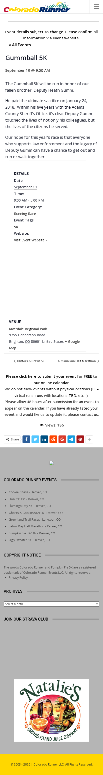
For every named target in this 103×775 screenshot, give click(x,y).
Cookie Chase (18, 492)
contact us (89, 414)
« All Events (20, 45)
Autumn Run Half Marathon (77, 361)
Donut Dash (17, 499)
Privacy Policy (18, 577)
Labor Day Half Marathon (26, 526)
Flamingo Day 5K (20, 506)
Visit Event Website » (30, 240)
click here (27, 376)
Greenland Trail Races (24, 519)
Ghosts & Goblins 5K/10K (26, 513)
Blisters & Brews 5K (30, 361)
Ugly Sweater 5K (20, 540)
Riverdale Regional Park (28, 329)
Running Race (25, 213)
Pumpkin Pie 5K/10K (22, 533)
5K (16, 226)
